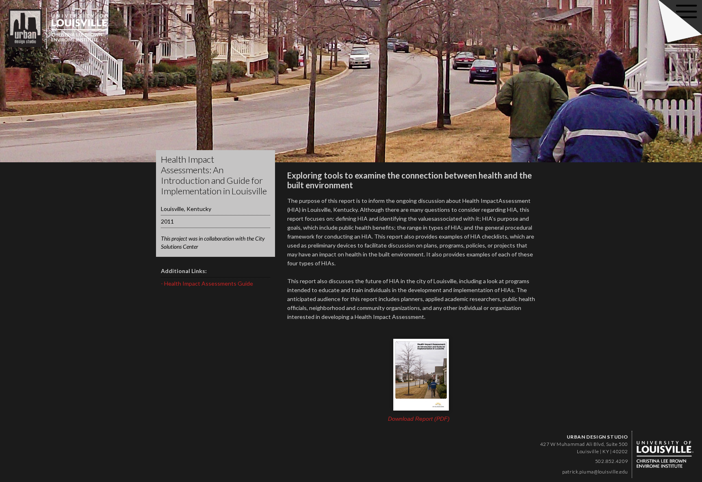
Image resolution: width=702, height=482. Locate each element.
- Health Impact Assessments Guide (207, 283)
